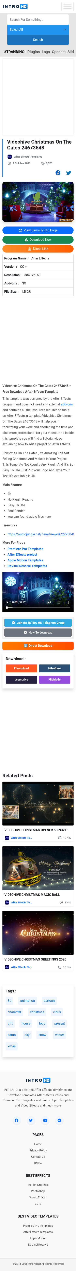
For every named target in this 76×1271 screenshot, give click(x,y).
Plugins (33, 52)
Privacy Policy (38, 1150)
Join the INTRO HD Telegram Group (40, 623)
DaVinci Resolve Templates (27, 566)
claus (57, 1012)
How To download (40, 632)
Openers (58, 52)
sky (27, 1035)
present (59, 1023)
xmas (12, 1046)
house (25, 1023)
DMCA (38, 1163)
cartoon (49, 1001)
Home (38, 1144)
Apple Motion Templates (25, 560)
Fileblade (54, 679)
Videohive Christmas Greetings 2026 (35, 959)
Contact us (38, 1156)
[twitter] (31, 1120)
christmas (37, 1012)
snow (42, 1035)
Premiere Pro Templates (25, 549)
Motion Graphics (38, 1184)
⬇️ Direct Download (38, 646)
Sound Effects (38, 1197)
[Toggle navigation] (67, 6)
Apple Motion (38, 1238)
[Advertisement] (38, 97)
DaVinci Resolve (38, 1244)
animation (27, 1001)
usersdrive (21, 679)
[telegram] (59, 1120)
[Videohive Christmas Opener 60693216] (38, 804)
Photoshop (38, 1191)
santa (12, 1035)
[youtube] (45, 1120)
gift (10, 1023)
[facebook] (17, 1120)
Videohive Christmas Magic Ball (32, 895)
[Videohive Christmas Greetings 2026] (38, 933)
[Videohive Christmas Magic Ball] (38, 868)
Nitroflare (54, 668)
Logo (46, 52)
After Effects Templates (28, 156)
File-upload (21, 668)
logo (42, 1023)
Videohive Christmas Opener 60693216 (36, 830)
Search (38, 40)
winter (59, 1035)
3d (9, 1001)
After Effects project (22, 555)
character (14, 1012)
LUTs (38, 1203)
